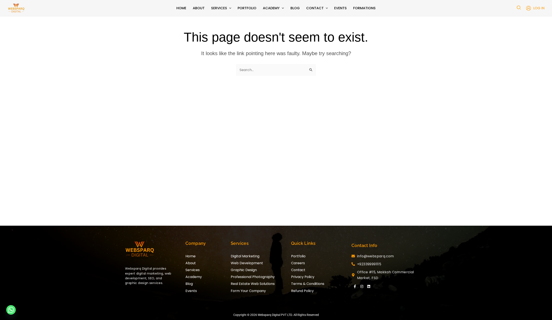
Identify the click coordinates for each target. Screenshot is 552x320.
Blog (189, 283)
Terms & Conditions (307, 283)
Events (191, 290)
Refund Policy (302, 290)
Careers (298, 263)
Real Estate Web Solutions (253, 283)
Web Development (247, 263)
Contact (298, 269)
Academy (193, 276)
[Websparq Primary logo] (139, 250)
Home (190, 256)
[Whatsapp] (11, 310)
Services (192, 269)
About (190, 263)
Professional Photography (253, 276)
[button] (229, 8)
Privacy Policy (302, 276)
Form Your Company (248, 290)
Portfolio (298, 256)
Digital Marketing (245, 256)
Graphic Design (244, 269)
